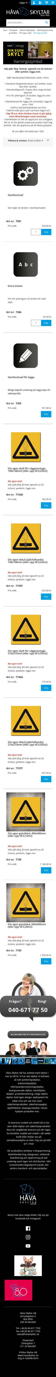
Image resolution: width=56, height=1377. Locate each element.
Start (5, 30)
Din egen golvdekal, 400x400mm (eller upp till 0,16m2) (27, 835)
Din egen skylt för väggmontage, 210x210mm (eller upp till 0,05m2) (27, 652)
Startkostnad (15, 195)
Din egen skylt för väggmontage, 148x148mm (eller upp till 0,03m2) (27, 470)
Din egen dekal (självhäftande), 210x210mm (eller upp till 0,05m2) (27, 743)
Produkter (13, 30)
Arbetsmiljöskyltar (27, 30)
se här (42, 107)
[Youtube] (28, 1247)
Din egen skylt (25, 33)
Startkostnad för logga (21, 377)
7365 (30, 104)
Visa (46, 414)
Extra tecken (15, 286)
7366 (27, 98)
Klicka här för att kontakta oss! (28, 1034)
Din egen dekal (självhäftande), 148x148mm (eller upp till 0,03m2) (27, 561)
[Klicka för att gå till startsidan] (18, 1297)
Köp (46, 231)
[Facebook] (28, 1230)
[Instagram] (28, 1239)
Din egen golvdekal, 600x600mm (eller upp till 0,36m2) (27, 926)
